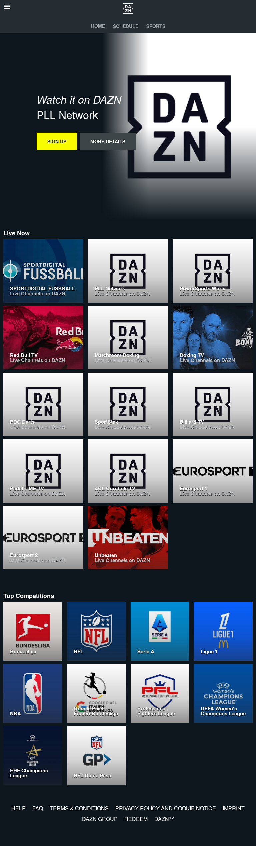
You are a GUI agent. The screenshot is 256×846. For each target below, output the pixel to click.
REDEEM (136, 819)
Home (98, 26)
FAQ (37, 808)
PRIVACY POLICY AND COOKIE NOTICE (165, 808)
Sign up (56, 141)
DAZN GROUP (100, 819)
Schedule (125, 26)
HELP (18, 808)
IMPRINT (234, 808)
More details (107, 141)
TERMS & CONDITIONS (79, 808)
